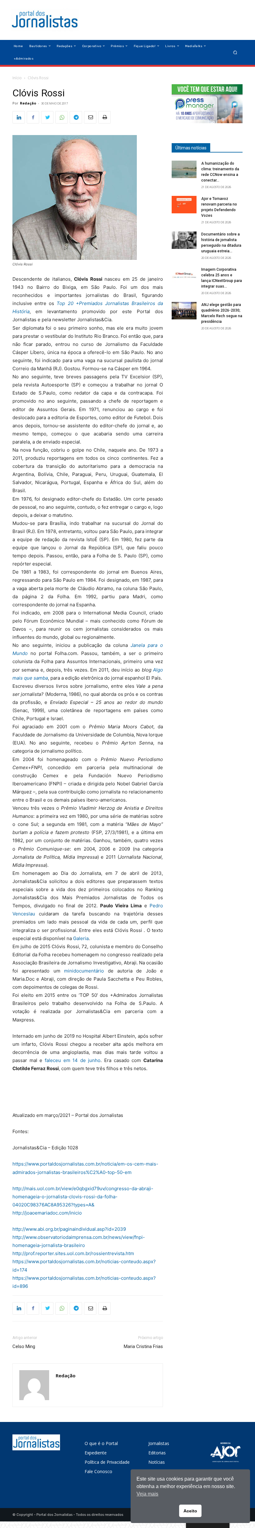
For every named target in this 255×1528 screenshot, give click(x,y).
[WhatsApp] (61, 117)
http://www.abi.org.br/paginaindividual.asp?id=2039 (69, 1229)
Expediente (96, 1453)
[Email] (90, 117)
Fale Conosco (98, 1471)
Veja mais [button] (147, 1493)
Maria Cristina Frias (143, 1346)
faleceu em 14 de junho (73, 1060)
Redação (28, 103)
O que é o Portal (101, 1443)
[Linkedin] (18, 117)
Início (17, 77)
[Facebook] (33, 117)
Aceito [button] (190, 1510)
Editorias (157, 1453)
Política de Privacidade (107, 1462)
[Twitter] (47, 117)
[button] (235, 52)
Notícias (156, 1462)
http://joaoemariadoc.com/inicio (47, 1213)
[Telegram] (76, 117)
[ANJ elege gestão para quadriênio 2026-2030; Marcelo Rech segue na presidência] (184, 310)
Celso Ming (23, 1346)
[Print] (104, 117)
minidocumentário (84, 971)
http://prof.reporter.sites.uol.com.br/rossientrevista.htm (73, 1253)
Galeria (81, 938)
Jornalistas (158, 1443)
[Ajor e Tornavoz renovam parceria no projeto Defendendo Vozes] (184, 204)
